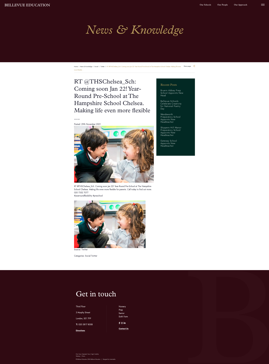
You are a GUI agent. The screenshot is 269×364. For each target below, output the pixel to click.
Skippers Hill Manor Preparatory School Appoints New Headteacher (171, 131)
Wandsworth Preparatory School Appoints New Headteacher (171, 118)
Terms (83, 356)
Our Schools (205, 5)
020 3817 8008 (85, 324)
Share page (187, 66)
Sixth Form (123, 316)
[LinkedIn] (125, 323)
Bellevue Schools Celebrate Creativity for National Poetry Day (171, 105)
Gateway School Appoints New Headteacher (169, 143)
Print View (78, 354)
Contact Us (124, 328)
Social (87, 255)
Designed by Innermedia (109, 359)
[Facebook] (119, 323)
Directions (80, 330)
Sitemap (78, 356)
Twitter (94, 255)
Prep (121, 309)
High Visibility (95, 354)
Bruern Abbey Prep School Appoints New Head (172, 93)
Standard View (86, 354)
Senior (121, 313)
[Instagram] (122, 323)
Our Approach (240, 5)
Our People (222, 5)
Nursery (122, 306)
